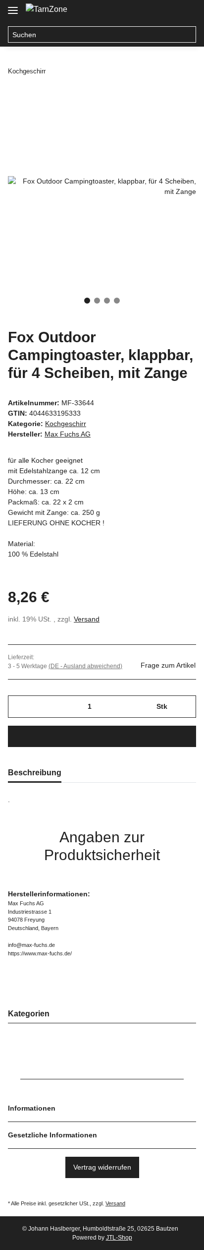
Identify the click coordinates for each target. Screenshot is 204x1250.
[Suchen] (188, 34)
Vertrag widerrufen (102, 1167)
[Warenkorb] (186, 11)
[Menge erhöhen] (185, 706)
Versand (87, 619)
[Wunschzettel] (167, 11)
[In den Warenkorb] (102, 736)
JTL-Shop (119, 1237)
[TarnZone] (46, 9)
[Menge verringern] (19, 706)
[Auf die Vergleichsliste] (149, 115)
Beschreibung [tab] (34, 772)
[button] (148, 11)
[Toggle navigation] (13, 6)
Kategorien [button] (29, 1013)
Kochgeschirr (65, 424)
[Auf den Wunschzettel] (175, 115)
